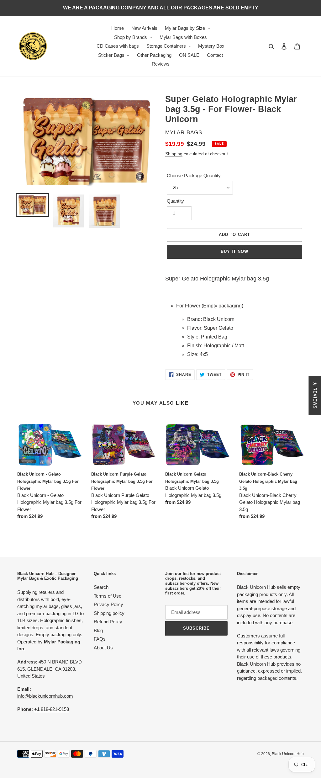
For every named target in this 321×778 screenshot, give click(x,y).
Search (101, 587)
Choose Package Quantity (194, 175)
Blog (98, 630)
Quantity (175, 201)
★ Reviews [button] (315, 395)
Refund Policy (108, 621)
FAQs (100, 639)
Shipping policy (109, 613)
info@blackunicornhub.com (45, 696)
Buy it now (234, 251)
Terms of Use (107, 596)
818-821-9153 (51, 709)
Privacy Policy (108, 604)
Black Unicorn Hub (288, 754)
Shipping (173, 153)
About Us (103, 647)
